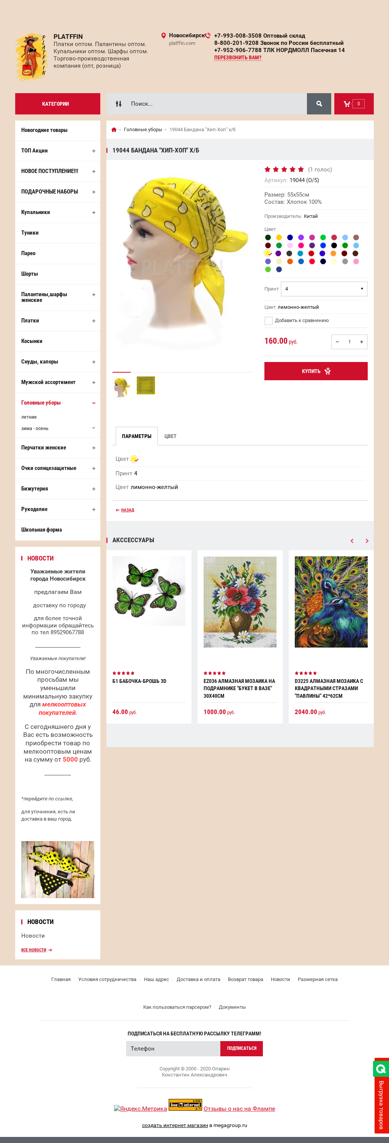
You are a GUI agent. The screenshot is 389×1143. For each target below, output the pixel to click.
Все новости (33, 950)
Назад (127, 510)
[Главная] (114, 129)
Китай (311, 216)
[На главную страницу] (31, 57)
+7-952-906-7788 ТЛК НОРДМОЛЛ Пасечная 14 (279, 50)
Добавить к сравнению (301, 320)
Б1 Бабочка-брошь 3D (139, 681)
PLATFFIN (68, 36)
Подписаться (241, 1048)
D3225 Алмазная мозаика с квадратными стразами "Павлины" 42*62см (329, 688)
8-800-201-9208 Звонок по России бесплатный (279, 43)
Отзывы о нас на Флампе (239, 1108)
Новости (33, 935)
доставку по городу (59, 605)
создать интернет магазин (175, 1125)
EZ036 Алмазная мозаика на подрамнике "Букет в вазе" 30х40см (239, 688)
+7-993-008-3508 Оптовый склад (259, 35)
